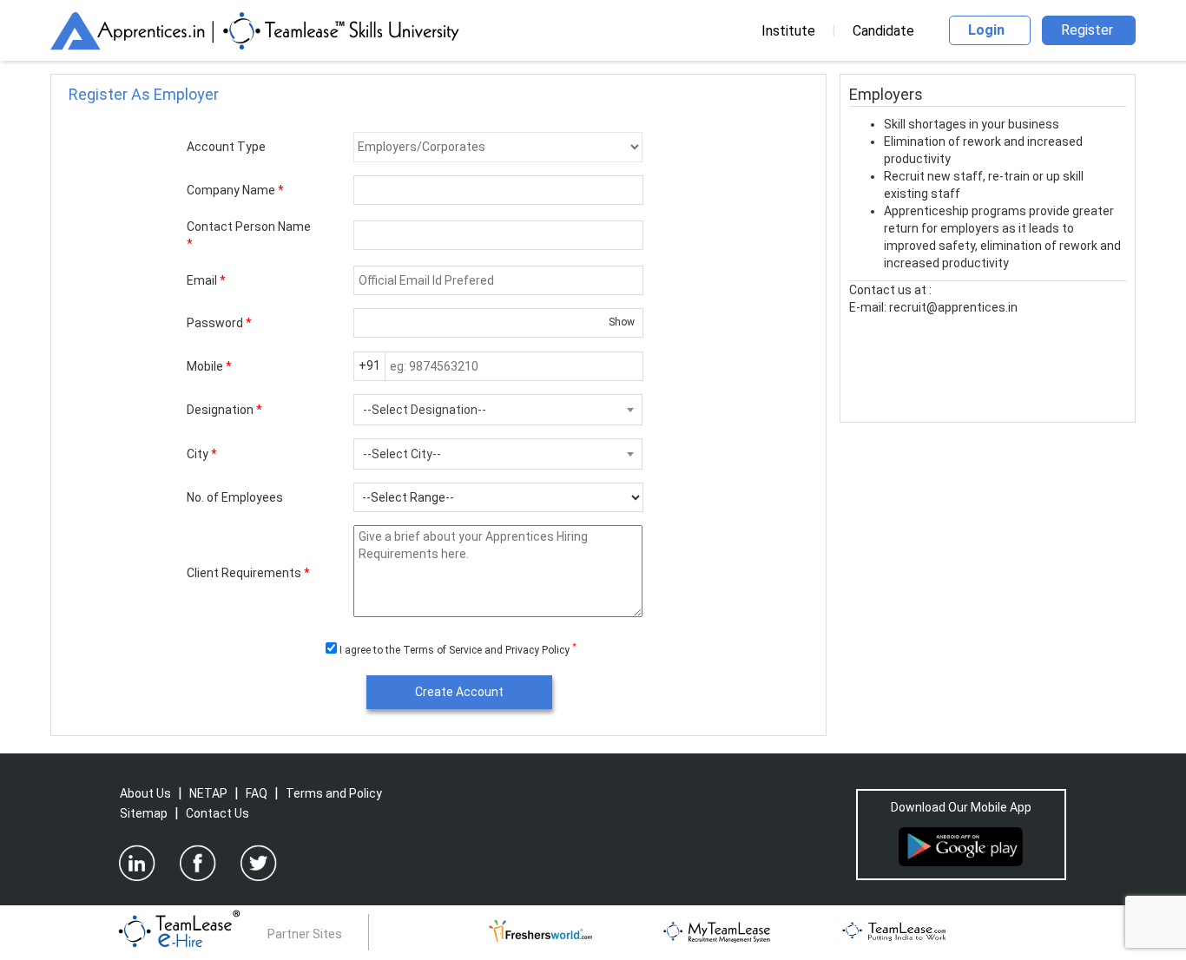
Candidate (883, 31)
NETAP (208, 793)
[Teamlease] (895, 930)
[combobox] (497, 409)
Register (1087, 30)
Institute (788, 31)
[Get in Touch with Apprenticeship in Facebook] (198, 862)
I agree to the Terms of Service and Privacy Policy (455, 650)
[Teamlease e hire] (179, 930)
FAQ (256, 793)
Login (986, 30)
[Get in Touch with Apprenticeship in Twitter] (258, 862)
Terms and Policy (334, 793)
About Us (145, 793)
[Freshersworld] (540, 930)
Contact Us (217, 813)
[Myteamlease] (717, 930)
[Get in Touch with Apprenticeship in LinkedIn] (137, 862)
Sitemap (144, 813)
